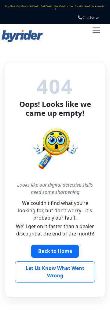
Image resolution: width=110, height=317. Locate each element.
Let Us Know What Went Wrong (55, 272)
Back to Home (55, 251)
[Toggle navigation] (96, 30)
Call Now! (90, 17)
